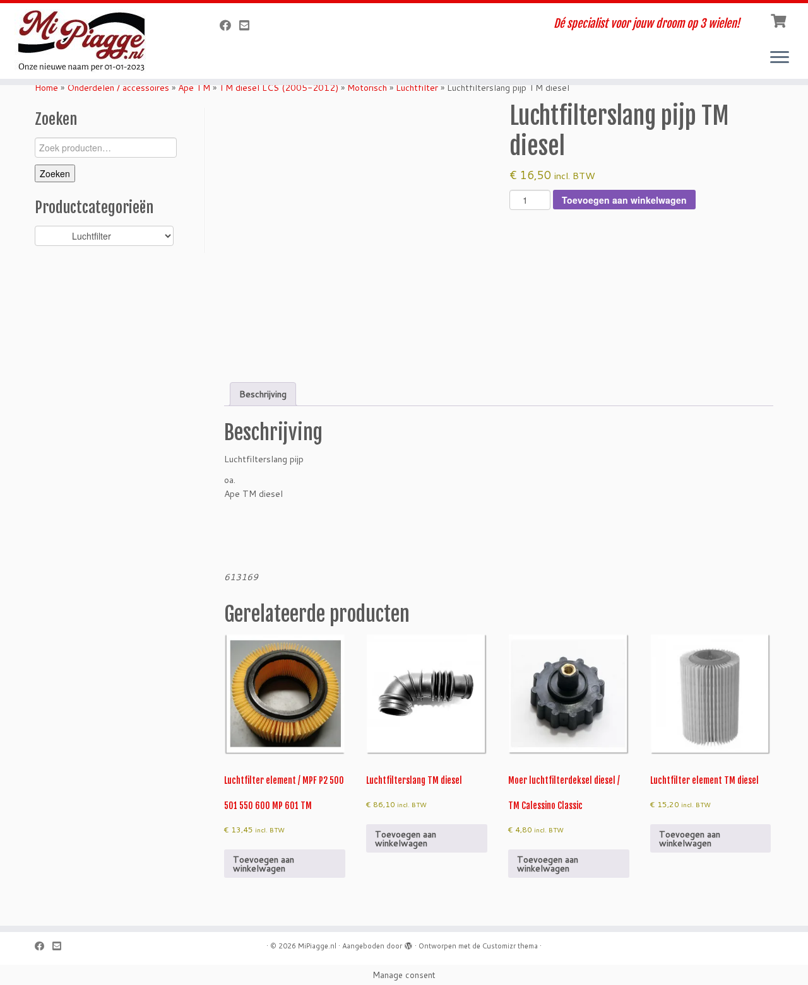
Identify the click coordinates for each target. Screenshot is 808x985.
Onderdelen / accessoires (118, 87)
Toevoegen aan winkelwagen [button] (263, 864)
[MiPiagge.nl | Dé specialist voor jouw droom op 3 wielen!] (93, 41)
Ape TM (194, 87)
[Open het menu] (779, 58)
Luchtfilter (417, 87)
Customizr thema (510, 946)
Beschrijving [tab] (263, 394)
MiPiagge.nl (317, 946)
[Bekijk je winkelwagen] (780, 19)
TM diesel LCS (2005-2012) (278, 87)
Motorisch (367, 87)
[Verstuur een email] (248, 25)
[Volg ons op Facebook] (229, 25)
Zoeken (55, 173)
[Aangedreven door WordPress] (408, 943)
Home (46, 87)
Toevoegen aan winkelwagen (624, 200)
